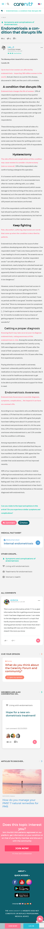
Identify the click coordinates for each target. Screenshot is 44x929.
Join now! (22, 848)
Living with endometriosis (17, 566)
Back (4, 17)
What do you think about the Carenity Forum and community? (22, 668)
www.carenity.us (15, 911)
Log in (31, 926)
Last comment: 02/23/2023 (16, 728)
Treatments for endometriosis (19, 571)
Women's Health (13, 577)
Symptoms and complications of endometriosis (19, 23)
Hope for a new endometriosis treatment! (21, 714)
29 (10, 742)
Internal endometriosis (18, 543)
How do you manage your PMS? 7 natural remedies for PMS (20, 803)
